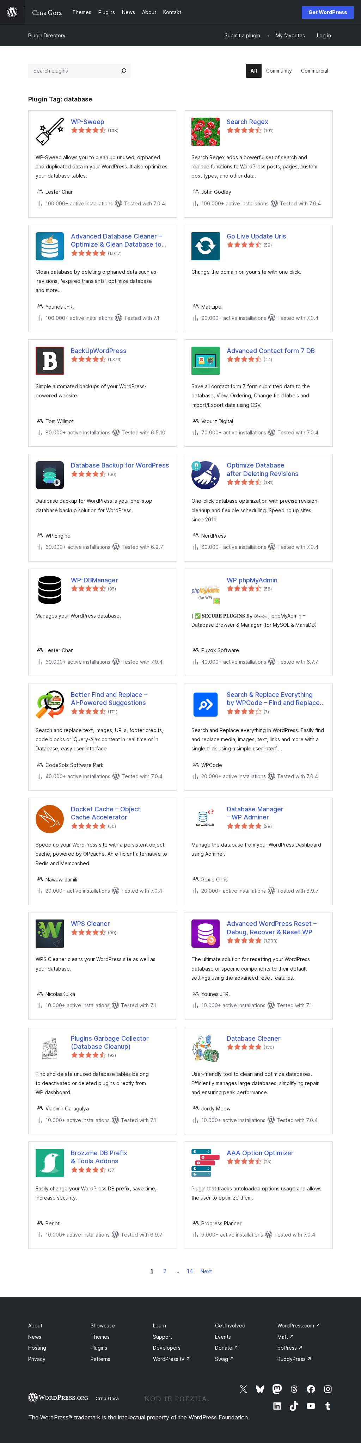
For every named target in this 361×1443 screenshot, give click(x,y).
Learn (159, 1326)
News (34, 1337)
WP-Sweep (87, 121)
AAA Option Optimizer (260, 1153)
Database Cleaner (254, 1038)
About (35, 1326)
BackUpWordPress (99, 350)
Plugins (99, 1348)
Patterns (100, 1359)
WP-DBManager (94, 580)
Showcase (103, 1326)
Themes (100, 1337)
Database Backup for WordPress (120, 465)
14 (190, 1271)
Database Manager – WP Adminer (255, 813)
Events (223, 1337)
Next (206, 1271)
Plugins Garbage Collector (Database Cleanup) (110, 1042)
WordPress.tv (171, 1359)
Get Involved (230, 1326)
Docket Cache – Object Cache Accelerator (105, 813)
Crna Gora (107, 1398)
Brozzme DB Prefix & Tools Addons (99, 1157)
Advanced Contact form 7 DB (271, 350)
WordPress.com (298, 1326)
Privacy (36, 1359)
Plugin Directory (47, 35)
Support (162, 1337)
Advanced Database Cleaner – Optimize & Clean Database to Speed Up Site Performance (116, 241)
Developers (166, 1348)
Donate (226, 1348)
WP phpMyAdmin (252, 580)
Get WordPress (327, 12)
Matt (285, 1337)
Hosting (37, 1348)
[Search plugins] (124, 71)
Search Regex (247, 121)
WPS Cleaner (90, 923)
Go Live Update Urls (256, 236)
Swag (224, 1359)
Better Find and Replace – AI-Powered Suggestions (109, 698)
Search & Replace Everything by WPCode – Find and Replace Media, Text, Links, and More (273, 699)
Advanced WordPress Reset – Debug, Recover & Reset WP (272, 927)
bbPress (290, 1348)
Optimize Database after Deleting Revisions (263, 469)
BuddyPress (294, 1359)
